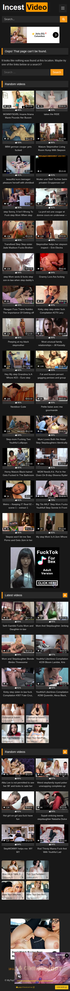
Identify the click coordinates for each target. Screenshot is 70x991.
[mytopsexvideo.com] (29, 7)
